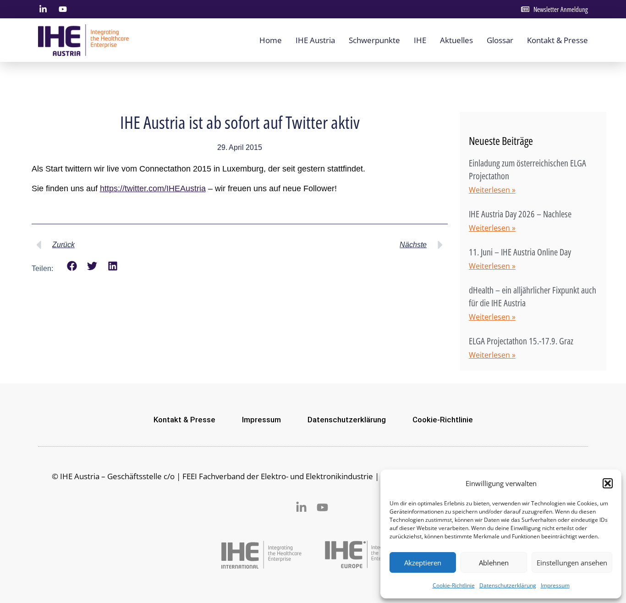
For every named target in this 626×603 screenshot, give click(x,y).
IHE (420, 40)
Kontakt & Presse (557, 40)
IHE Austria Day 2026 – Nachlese (520, 214)
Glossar (500, 40)
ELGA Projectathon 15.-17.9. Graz (521, 341)
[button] (607, 483)
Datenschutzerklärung (507, 585)
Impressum (555, 585)
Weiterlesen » (492, 190)
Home (270, 40)
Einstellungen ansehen (572, 562)
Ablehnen (494, 562)
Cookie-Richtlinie (454, 585)
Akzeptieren (422, 562)
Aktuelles (456, 40)
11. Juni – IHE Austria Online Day (520, 252)
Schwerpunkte (374, 40)
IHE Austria (315, 40)
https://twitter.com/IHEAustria (153, 188)
